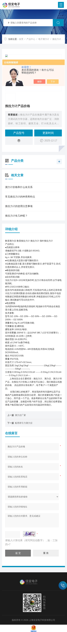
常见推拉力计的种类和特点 (20, 196)
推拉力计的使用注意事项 (19, 206)
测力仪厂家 (20, 415)
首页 (21, 39)
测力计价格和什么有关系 (19, 187)
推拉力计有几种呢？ (16, 215)
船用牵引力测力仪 (23, 423)
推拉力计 (56, 39)
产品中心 (30, 39)
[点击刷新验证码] (29, 534)
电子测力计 (43, 39)
